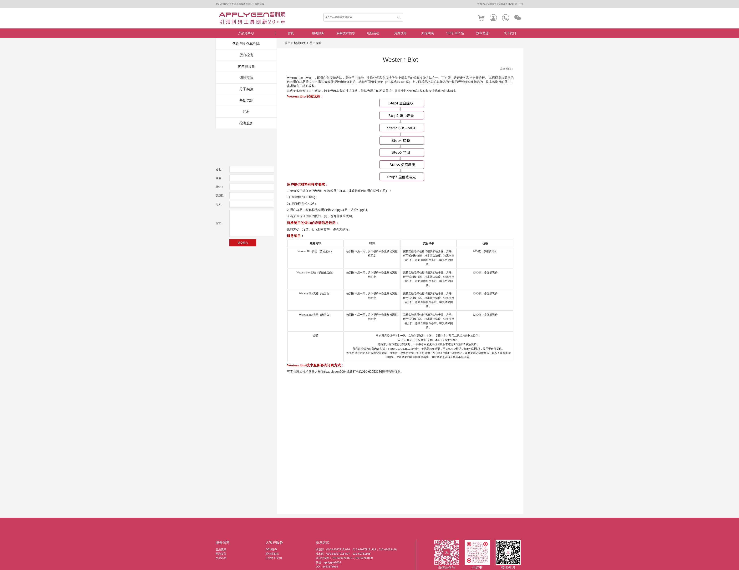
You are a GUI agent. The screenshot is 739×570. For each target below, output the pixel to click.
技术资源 (482, 33)
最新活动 (373, 33)
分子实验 (246, 89)
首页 (291, 33)
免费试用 (400, 33)
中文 (521, 3)
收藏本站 (482, 3)
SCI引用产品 (455, 33)
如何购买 (427, 33)
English (513, 3)
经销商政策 (272, 553)
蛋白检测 (246, 55)
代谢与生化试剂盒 (246, 44)
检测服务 (246, 123)
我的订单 (502, 3)
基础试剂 (246, 100)
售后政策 (221, 549)
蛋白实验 (315, 43)
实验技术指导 (345, 33)
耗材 (246, 112)
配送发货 (221, 553)
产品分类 (244, 33)
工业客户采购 (274, 557)
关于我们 (510, 33)
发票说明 (221, 557)
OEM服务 (271, 549)
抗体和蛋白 (246, 66)
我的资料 (492, 3)
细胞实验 (246, 78)
